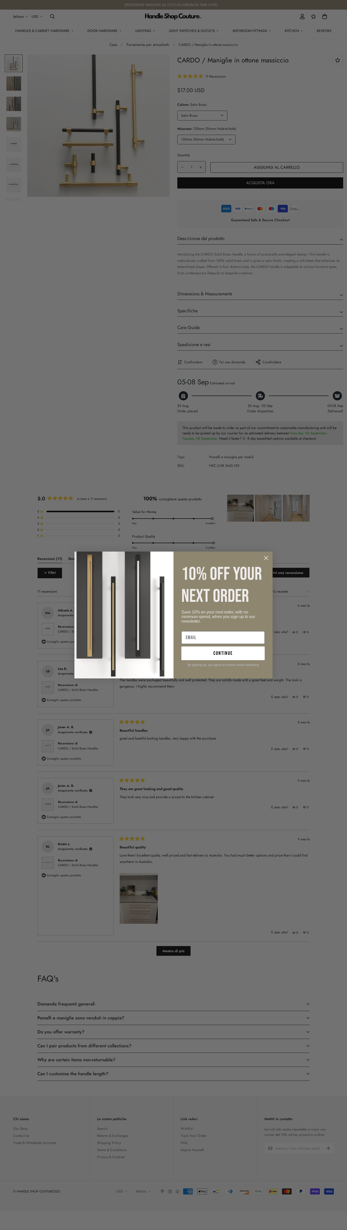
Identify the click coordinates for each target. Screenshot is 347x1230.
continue (223, 653)
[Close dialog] (266, 558)
